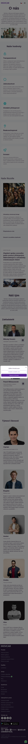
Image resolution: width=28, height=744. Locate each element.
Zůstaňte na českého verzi (14, 371)
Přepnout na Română (14, 375)
